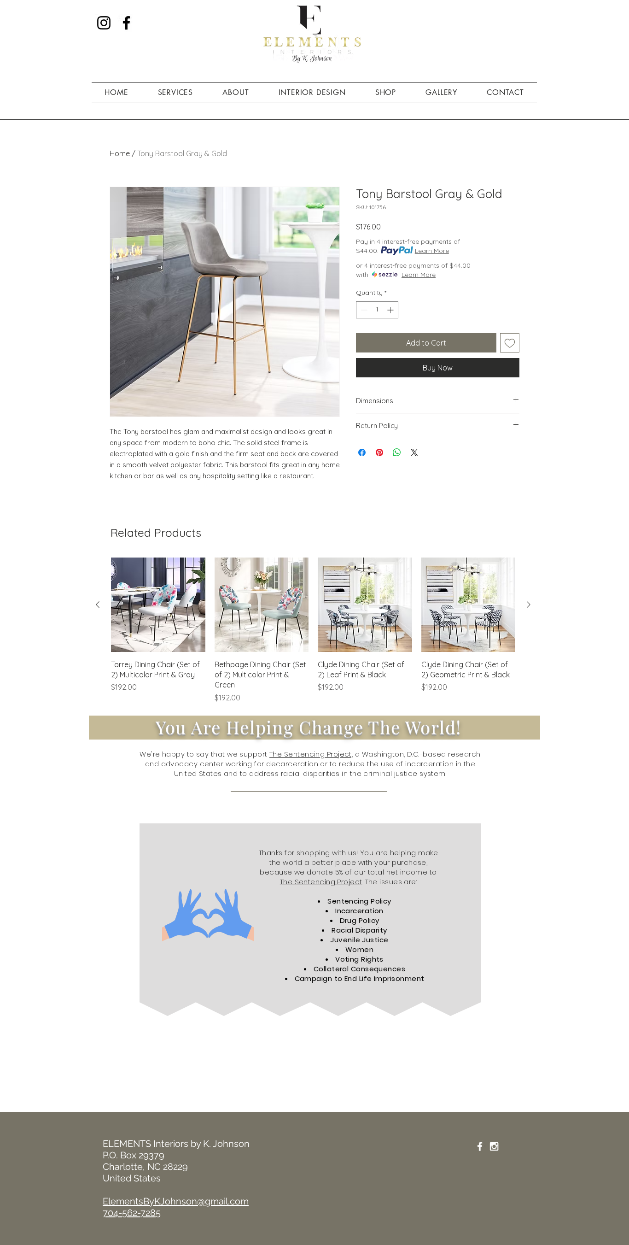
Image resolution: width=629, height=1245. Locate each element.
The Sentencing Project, (311, 754)
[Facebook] (126, 23)
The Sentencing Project (321, 882)
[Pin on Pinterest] (379, 452)
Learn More (432, 251)
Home (120, 153)
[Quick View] (158, 605)
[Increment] (391, 310)
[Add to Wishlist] (509, 342)
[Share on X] (414, 452)
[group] (313, 630)
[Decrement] (363, 310)
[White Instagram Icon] (494, 1146)
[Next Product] (528, 604)
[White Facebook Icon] (480, 1146)
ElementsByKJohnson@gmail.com (176, 1201)
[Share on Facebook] (361, 452)
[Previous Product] (97, 604)
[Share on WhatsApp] (396, 452)
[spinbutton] (377, 310)
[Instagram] (104, 23)
